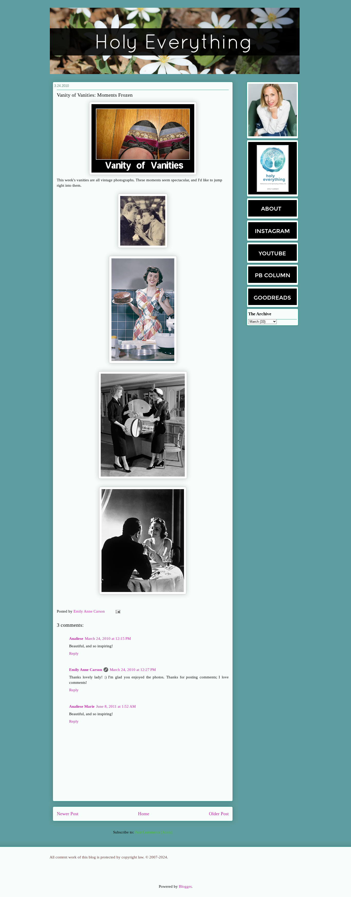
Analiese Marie (82, 706)
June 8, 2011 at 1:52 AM (116, 706)
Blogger (185, 886)
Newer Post (67, 813)
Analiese (76, 638)
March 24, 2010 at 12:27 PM (133, 670)
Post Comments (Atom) (153, 832)
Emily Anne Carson (89, 611)
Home (143, 813)
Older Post (219, 813)
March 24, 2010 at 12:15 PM (108, 638)
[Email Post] (117, 611)
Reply (74, 653)
